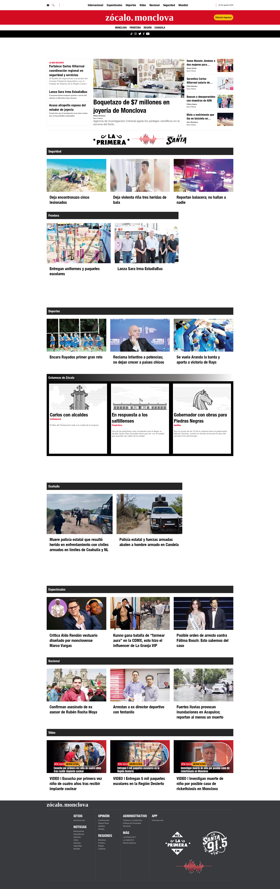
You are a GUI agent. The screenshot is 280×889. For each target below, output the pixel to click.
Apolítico (101, 826)
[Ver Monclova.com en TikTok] (131, 34)
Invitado (101, 829)
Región (148, 27)
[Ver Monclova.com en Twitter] (140, 34)
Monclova (121, 27)
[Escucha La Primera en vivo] (175, 843)
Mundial (183, 5)
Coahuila (159, 27)
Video (143, 5)
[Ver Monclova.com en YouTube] (148, 34)
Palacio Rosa (103, 823)
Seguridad (169, 5)
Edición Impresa (224, 17)
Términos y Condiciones (132, 820)
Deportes (131, 5)
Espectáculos (114, 5)
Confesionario (103, 820)
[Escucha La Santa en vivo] (215, 843)
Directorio (127, 826)
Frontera (135, 27)
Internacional (95, 5)
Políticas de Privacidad (132, 823)
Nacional (154, 5)
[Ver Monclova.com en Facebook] (143, 34)
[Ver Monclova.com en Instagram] (135, 34)
